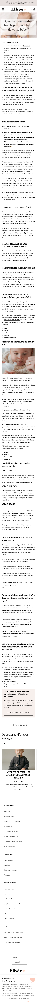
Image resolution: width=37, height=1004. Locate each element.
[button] (1, 9)
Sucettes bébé (9, 816)
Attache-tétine (9, 846)
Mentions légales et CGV (13, 937)
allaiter (8, 55)
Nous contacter (9, 889)
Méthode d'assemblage (12, 899)
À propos (7, 875)
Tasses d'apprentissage (12, 821)
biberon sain (14, 102)
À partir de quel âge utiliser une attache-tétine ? (18, 775)
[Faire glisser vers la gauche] (14, 798)
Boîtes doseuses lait (11, 836)
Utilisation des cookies (12, 942)
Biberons (7, 811)
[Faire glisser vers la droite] (23, 798)
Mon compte (8, 860)
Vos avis (7, 894)
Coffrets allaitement (11, 831)
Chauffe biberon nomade (13, 841)
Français (17, 962)
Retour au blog (20, 725)
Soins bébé (8, 826)
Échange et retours (10, 870)
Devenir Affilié (9, 919)
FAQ (5, 914)
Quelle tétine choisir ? (12, 904)
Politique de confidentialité (13, 933)
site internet (17, 429)
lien (21, 114)
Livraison (7, 865)
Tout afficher (6, 744)
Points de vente (9, 909)
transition (19, 566)
